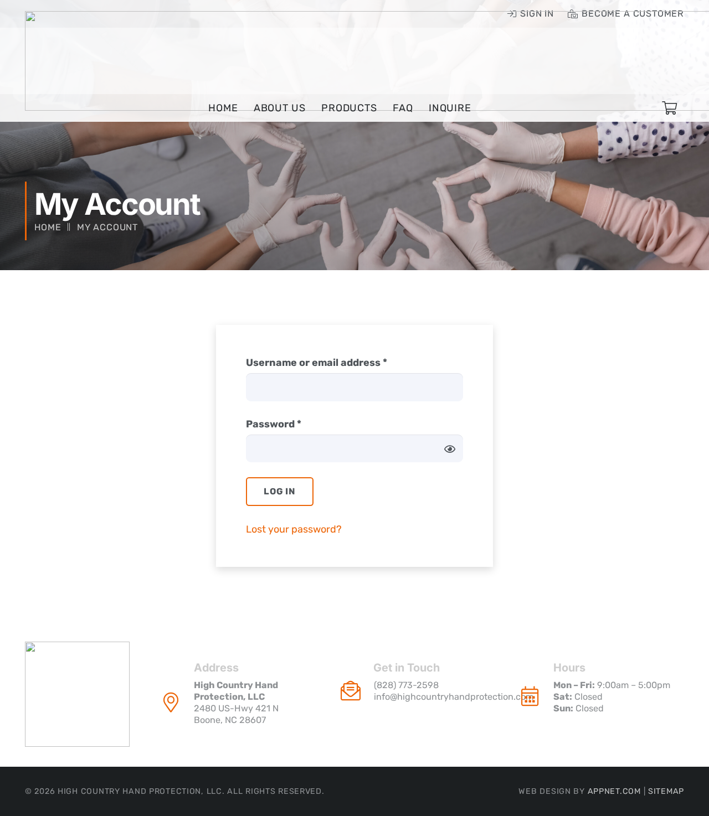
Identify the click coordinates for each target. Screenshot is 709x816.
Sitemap (666, 791)
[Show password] (449, 449)
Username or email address (338, 362)
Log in (280, 491)
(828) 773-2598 (406, 685)
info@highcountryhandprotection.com (453, 696)
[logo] (77, 694)
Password (296, 423)
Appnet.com (614, 791)
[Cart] (669, 108)
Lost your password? (294, 529)
